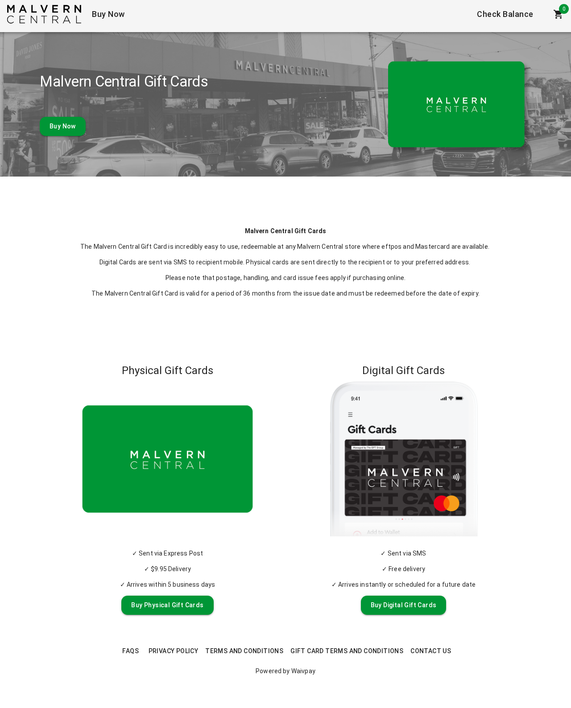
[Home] (44, 14)
